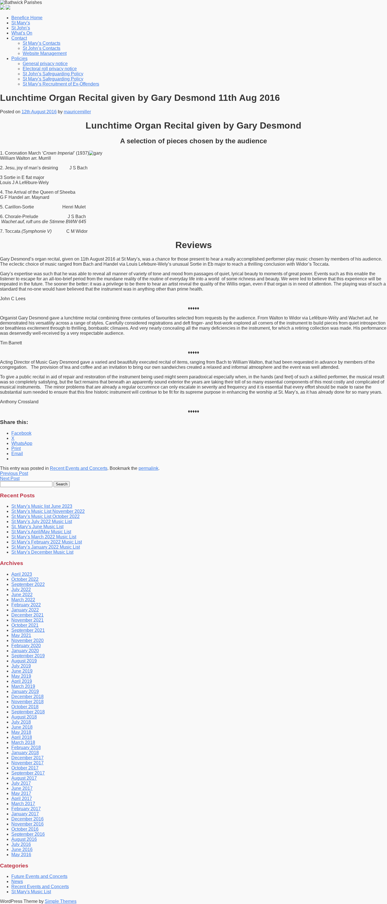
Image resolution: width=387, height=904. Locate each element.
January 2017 (25, 813)
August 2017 (24, 778)
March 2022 (23, 599)
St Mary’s (20, 22)
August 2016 (24, 839)
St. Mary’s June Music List (37, 526)
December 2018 (27, 696)
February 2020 (26, 645)
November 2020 (27, 640)
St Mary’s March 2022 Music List (43, 536)
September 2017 (28, 773)
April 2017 (21, 798)
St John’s (20, 27)
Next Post (10, 478)
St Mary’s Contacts (41, 43)
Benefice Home (26, 17)
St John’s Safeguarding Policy (53, 73)
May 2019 (21, 676)
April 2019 (21, 681)
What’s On (21, 33)
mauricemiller (77, 111)
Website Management (45, 53)
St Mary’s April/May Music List (41, 531)
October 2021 (25, 625)
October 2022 (25, 579)
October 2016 (25, 829)
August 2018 (24, 717)
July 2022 (21, 589)
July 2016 (21, 844)
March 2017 (23, 803)
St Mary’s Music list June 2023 (41, 506)
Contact (19, 38)
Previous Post (14, 473)
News (17, 881)
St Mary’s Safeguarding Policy (53, 78)
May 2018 (21, 732)
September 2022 (28, 584)
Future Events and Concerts (39, 876)
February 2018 (26, 747)
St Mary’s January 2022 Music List (45, 547)
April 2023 (21, 574)
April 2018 (21, 737)
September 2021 (28, 630)
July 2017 (21, 783)
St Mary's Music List (31, 891)
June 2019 (22, 671)
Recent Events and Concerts (78, 468)
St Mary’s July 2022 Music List (41, 521)
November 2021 (27, 620)
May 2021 (21, 635)
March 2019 (23, 686)
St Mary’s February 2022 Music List (46, 542)
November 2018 (27, 701)
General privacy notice (45, 63)
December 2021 (27, 615)
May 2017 (21, 793)
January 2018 (25, 752)
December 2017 (27, 757)
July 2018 (21, 722)
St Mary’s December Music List (42, 552)
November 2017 (27, 762)
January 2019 (25, 691)
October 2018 (25, 706)
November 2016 (27, 824)
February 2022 (26, 604)
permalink (148, 468)
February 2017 (26, 808)
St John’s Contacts (41, 48)
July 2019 (21, 666)
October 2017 (25, 768)
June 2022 (22, 594)
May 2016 (21, 854)
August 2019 (24, 660)
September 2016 (28, 834)
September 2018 (28, 711)
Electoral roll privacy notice (50, 68)
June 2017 (22, 788)
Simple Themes (60, 901)
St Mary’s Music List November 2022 (48, 511)
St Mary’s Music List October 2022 (45, 516)
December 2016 (27, 818)
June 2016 (22, 849)
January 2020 (25, 650)
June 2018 (22, 727)
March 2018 (23, 742)
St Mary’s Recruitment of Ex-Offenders (61, 84)
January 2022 (25, 609)
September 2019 (28, 655)
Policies (19, 58)
